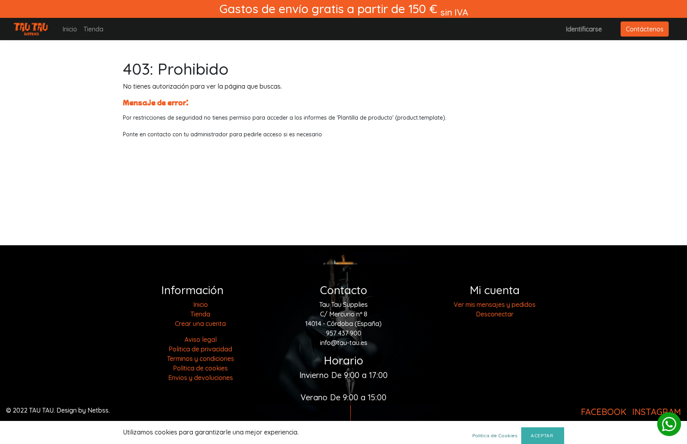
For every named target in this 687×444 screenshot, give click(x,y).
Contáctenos (645, 29)
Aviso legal (200, 339)
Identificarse (584, 29)
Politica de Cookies (494, 435)
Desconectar (495, 314)
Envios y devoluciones (200, 378)
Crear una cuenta (200, 324)
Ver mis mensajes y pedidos (495, 304)
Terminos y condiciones (200, 359)
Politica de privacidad (200, 349)
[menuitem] (69, 29)
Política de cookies (200, 368)
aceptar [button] (543, 435)
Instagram (656, 411)
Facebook (604, 411)
